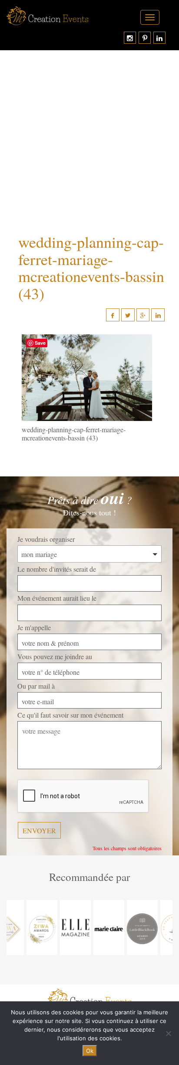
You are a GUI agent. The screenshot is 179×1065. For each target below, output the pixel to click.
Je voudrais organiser (46, 539)
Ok (89, 1050)
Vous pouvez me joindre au (54, 656)
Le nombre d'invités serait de (56, 569)
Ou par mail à (36, 686)
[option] (23, 927)
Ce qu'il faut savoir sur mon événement (70, 715)
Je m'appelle (34, 627)
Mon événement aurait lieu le (56, 598)
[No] (168, 1033)
